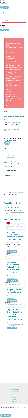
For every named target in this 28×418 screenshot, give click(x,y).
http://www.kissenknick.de (17, 212)
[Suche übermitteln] (1, 7)
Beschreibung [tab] (10, 154)
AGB (14, 387)
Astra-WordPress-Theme (20, 407)
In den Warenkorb (7, 143)
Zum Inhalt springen (5, 0)
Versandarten (14, 395)
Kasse (14, 399)
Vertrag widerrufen (5, 415)
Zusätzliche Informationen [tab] (13, 155)
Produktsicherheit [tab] (11, 157)
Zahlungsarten (14, 394)
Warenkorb (14, 401)
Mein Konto (14, 397)
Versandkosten (8, 130)
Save (8, 223)
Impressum (14, 386)
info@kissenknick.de (9, 213)
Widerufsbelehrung (14, 389)
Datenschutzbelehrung (14, 391)
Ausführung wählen (12, 280)
